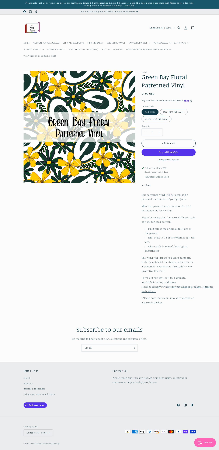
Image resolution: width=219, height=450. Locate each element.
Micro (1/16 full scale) (156, 119)
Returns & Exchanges (34, 388)
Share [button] (148, 185)
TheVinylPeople (36, 444)
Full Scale (150, 112)
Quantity (146, 126)
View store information (157, 177)
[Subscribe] (134, 348)
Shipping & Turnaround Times (39, 394)
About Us (28, 383)
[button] (139, 42)
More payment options (169, 160)
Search (27, 378)
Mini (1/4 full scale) (173, 112)
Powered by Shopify (51, 444)
